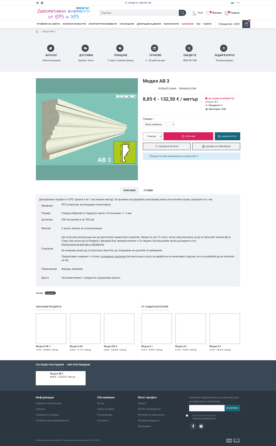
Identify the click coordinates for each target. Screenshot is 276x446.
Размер (147, 118)
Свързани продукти (48, 306)
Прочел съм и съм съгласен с (204, 416)
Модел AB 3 (56, 373)
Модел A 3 (215, 346)
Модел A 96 (76, 346)
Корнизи (50, 293)
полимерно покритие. (113, 256)
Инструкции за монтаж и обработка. (82, 244)
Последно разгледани (50, 364)
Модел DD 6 (110, 346)
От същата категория (154, 306)
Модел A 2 (181, 346)
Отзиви (148, 190)
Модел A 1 (147, 346)
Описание (129, 190)
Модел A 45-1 (43, 346)
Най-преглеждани (78, 364)
